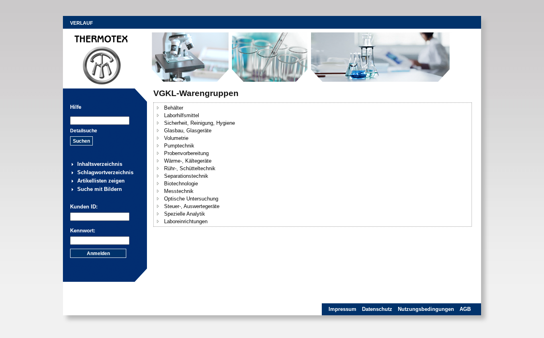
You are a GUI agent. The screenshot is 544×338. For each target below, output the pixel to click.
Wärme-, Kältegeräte (187, 161)
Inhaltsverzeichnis (99, 164)
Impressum (342, 309)
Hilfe (75, 107)
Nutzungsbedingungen (426, 309)
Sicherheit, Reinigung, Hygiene (199, 123)
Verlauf (81, 23)
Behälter (173, 108)
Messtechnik (179, 191)
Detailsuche (83, 131)
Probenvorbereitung (186, 153)
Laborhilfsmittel (181, 115)
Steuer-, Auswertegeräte (191, 206)
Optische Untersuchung (191, 199)
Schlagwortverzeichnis (105, 172)
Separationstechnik (186, 176)
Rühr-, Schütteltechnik (189, 168)
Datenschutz (377, 309)
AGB (465, 309)
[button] (158, 107)
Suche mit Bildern (99, 189)
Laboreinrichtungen (185, 221)
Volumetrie (176, 138)
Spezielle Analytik (184, 214)
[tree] (312, 164)
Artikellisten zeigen (101, 181)
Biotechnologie (181, 184)
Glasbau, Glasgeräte (187, 131)
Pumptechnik (179, 146)
